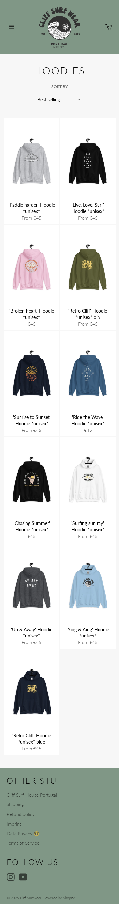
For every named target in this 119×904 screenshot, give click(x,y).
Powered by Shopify (59, 898)
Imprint (14, 824)
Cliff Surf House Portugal (32, 795)
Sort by (59, 86)
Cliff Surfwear (30, 898)
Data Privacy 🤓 (23, 833)
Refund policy (21, 814)
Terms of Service (23, 843)
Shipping (15, 804)
